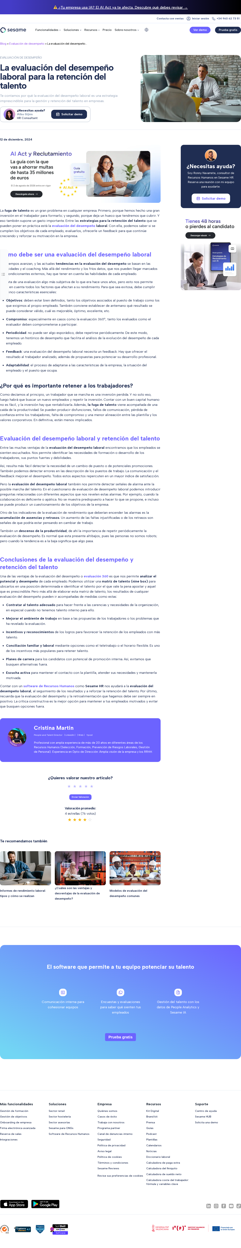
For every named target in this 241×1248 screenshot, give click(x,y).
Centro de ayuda (206, 1111)
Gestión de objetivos (13, 1116)
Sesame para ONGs (61, 1128)
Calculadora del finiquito (161, 1168)
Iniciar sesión (200, 18)
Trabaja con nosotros (111, 1122)
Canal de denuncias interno (115, 1134)
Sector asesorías (59, 1122)
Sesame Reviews (108, 1168)
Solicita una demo (206, 1122)
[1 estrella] (69, 786)
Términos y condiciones (113, 1162)
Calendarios (154, 1145)
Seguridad (104, 1139)
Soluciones (71, 30)
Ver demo (200, 30)
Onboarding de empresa (15, 1122)
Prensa (150, 1122)
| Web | (81, 735)
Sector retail (57, 1111)
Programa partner (109, 1128)
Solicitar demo (71, 114)
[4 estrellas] (86, 786)
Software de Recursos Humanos (69, 1134)
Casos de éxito (107, 1116)
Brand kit (152, 1116)
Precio (107, 30)
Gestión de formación (14, 1111)
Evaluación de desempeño (26, 43)
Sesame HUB (203, 1116)
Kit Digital (152, 1111)
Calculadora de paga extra (163, 1162)
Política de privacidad (111, 1145)
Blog (3, 43)
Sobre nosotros (126, 30)
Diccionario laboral (158, 1157)
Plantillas (151, 1139)
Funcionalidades (46, 30)
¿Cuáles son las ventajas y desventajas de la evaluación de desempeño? (77, 893)
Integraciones (9, 1139)
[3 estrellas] (80, 786)
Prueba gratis (228, 30)
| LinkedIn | (69, 735)
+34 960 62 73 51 (228, 18)
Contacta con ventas (170, 18)
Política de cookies (110, 1157)
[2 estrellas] (75, 786)
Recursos (90, 30)
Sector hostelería (60, 1116)
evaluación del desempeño (73, 226)
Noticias (151, 1151)
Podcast (151, 1134)
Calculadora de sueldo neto (164, 1174)
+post (89, 735)
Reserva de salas (10, 1134)
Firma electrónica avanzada (17, 1128)
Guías (149, 1128)
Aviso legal (104, 1151)
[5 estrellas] (92, 786)
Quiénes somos (107, 1111)
